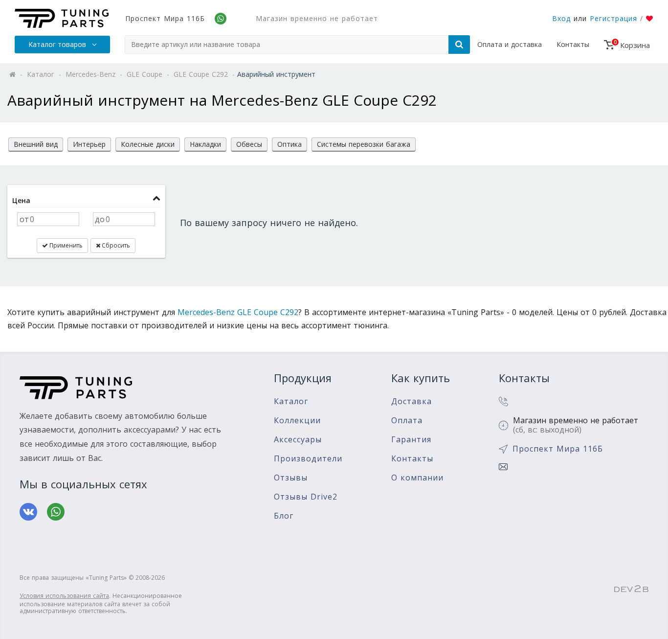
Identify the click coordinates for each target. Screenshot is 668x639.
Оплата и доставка (509, 44)
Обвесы (249, 144)
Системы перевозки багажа (363, 144)
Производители (308, 458)
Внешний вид (36, 144)
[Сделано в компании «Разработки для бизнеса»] (631, 589)
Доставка (411, 401)
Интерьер (89, 144)
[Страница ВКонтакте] (28, 512)
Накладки (205, 144)
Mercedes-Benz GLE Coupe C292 (238, 312)
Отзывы (291, 477)
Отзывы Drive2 (305, 497)
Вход (561, 18)
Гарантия (411, 439)
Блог (283, 516)
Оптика (289, 144)
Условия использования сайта (64, 596)
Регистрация (613, 18)
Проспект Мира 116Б (165, 18)
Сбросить (115, 245)
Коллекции (297, 420)
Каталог (291, 401)
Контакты (573, 44)
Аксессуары (298, 439)
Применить (65, 245)
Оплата (407, 420)
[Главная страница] (62, 18)
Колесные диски (148, 144)
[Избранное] (649, 18)
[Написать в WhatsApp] (56, 512)
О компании (417, 477)
